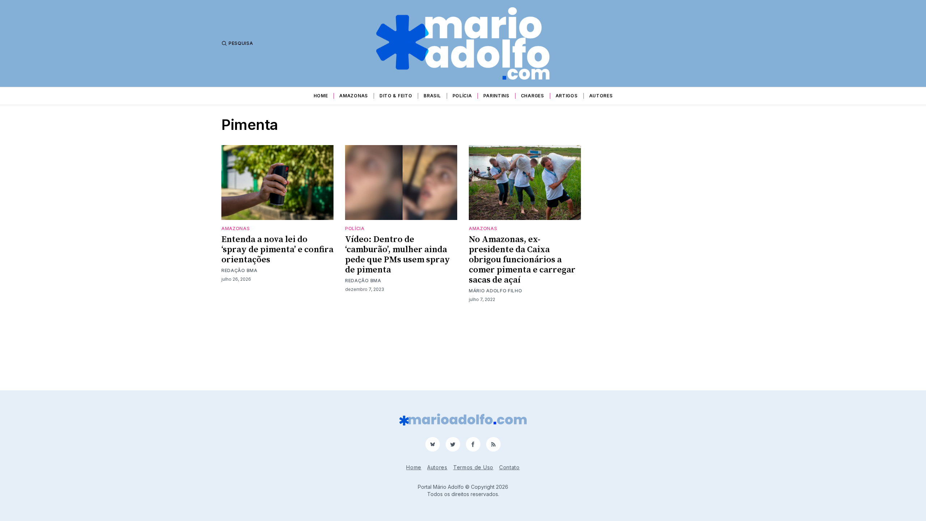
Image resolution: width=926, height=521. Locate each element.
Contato (509, 467)
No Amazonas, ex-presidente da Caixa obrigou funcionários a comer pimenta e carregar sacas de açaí (522, 259)
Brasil (432, 95)
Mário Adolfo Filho (495, 290)
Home (321, 95)
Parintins (496, 95)
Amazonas (353, 95)
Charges (532, 95)
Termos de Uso (473, 467)
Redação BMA (239, 270)
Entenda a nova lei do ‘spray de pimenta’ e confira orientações (277, 249)
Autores (601, 95)
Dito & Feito (395, 95)
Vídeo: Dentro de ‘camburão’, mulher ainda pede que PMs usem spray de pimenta (397, 254)
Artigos (567, 95)
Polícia (462, 95)
